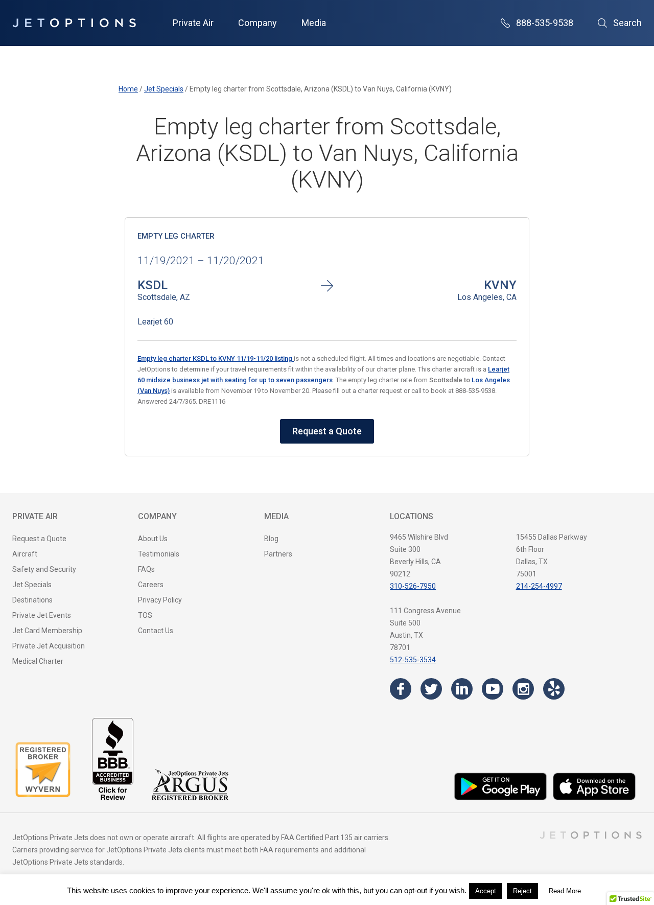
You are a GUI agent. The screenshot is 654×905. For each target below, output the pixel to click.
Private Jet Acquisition (48, 646)
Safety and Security (44, 569)
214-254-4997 (539, 586)
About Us (153, 539)
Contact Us (155, 630)
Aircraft (24, 554)
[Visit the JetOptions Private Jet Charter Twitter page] (431, 689)
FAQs (146, 569)
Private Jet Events (41, 615)
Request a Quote (327, 431)
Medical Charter (37, 661)
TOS (145, 615)
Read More (565, 891)
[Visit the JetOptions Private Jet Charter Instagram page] (523, 689)
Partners (278, 554)
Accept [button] (485, 891)
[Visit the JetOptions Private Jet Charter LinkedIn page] (462, 689)
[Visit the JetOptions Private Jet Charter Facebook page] (400, 689)
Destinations (32, 600)
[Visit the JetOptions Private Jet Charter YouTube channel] (492, 689)
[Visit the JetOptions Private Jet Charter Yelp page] (554, 689)
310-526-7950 (413, 586)
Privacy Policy (160, 600)
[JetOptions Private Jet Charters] (74, 23)
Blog (271, 539)
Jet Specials (32, 585)
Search (627, 22)
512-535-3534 (413, 660)
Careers (151, 585)
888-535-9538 (544, 22)
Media (313, 22)
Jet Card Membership (47, 630)
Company (257, 22)
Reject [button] (522, 891)
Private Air (193, 22)
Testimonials (158, 554)
